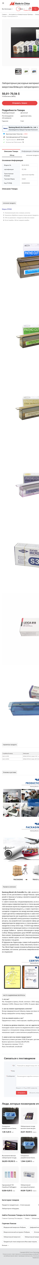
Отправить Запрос (19, 103)
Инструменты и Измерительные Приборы (21, 14)
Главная (4, 14)
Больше (4, 1245)
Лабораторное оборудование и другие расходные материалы (11, 1208)
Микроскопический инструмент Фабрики (17, 1232)
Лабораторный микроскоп (12, 1237)
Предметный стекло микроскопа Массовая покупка (20, 1242)
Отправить (22, 1093)
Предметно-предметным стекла (11, 1205)
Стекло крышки (25, 1205)
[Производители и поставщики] (20, 3)
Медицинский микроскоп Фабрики (15, 1227)
